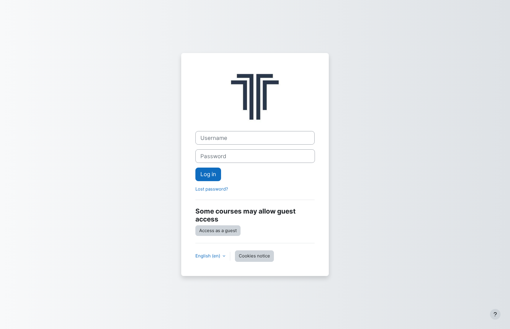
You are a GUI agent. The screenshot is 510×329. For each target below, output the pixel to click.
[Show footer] (495, 314)
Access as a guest (218, 230)
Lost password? (211, 189)
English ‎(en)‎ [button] (208, 256)
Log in (208, 174)
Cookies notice (254, 256)
